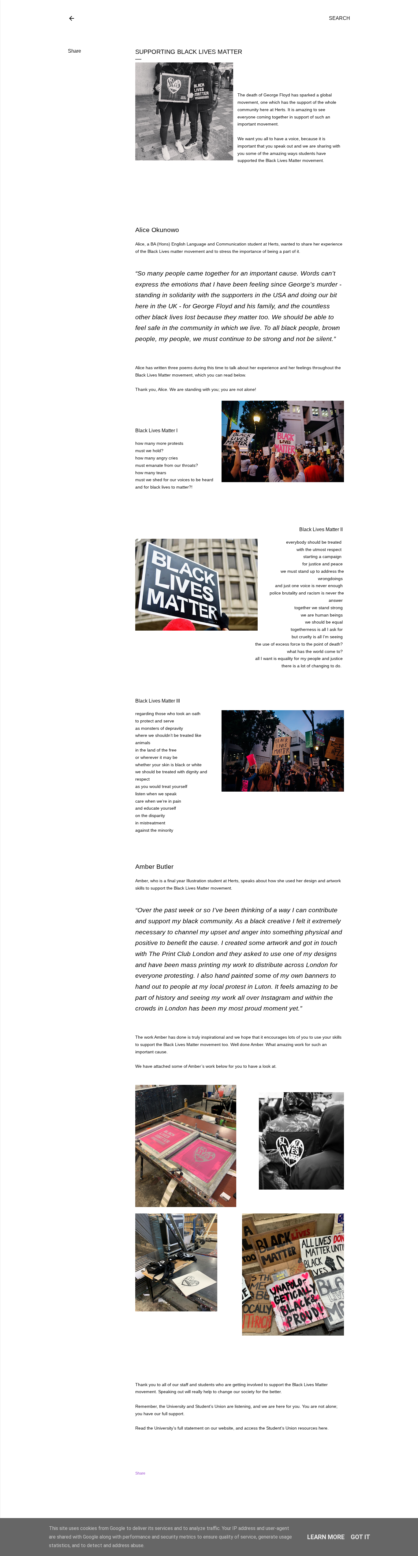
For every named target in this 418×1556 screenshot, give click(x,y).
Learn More (326, 1537)
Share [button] (74, 51)
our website (222, 1428)
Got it (360, 1537)
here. (323, 1428)
